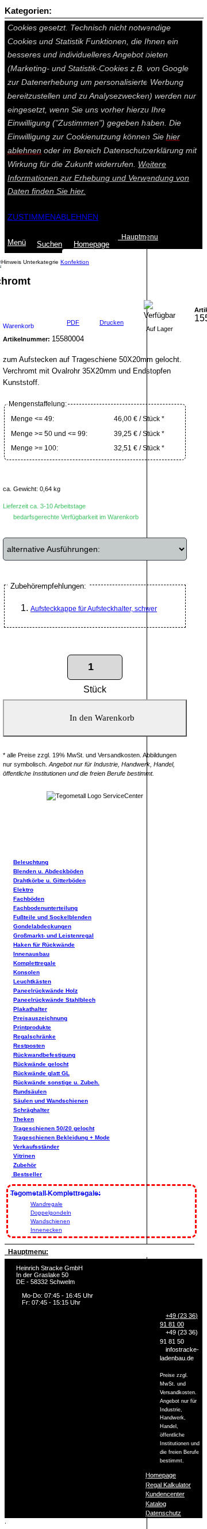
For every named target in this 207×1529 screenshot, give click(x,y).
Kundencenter (165, 1494)
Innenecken (46, 1230)
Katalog (155, 1503)
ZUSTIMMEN (31, 216)
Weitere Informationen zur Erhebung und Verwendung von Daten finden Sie (98, 177)
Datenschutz (163, 1512)
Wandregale (46, 1204)
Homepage (160, 1475)
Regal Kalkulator (168, 1484)
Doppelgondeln (50, 1212)
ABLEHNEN (77, 216)
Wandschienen (50, 1221)
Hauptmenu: (26, 1252)
